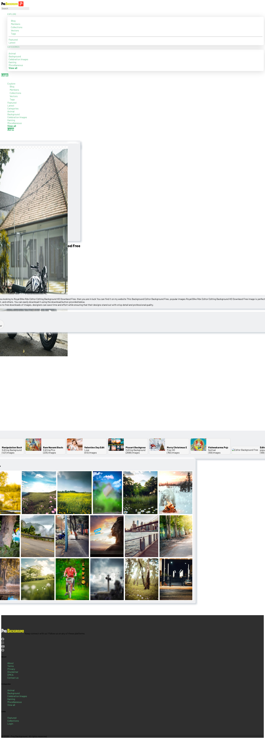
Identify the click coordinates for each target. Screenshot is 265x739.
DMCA (10, 674)
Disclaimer (12, 671)
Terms (10, 665)
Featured (13, 39)
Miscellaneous (16, 65)
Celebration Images (18, 59)
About (10, 663)
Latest (12, 42)
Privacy (11, 668)
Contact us (13, 677)
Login (10, 723)
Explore (12, 14)
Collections (16, 27)
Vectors (14, 30)
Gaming (12, 62)
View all (11, 704)
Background (15, 56)
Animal (12, 53)
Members (15, 23)
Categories (13, 46)
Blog (12, 20)
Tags (13, 33)
